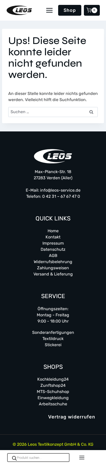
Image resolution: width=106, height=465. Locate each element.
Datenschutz (53, 249)
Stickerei (53, 344)
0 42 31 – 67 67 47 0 (61, 196)
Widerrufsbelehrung (53, 261)
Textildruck (53, 338)
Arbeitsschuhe (53, 403)
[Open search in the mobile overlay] (38, 457)
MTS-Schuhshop (53, 391)
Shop (70, 10)
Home (53, 230)
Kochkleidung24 (53, 379)
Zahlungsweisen (53, 267)
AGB (53, 255)
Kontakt (53, 237)
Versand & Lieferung (53, 274)
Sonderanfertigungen (53, 332)
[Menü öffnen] (49, 10)
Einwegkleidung (53, 397)
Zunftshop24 (53, 385)
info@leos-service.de (60, 190)
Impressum (53, 243)
